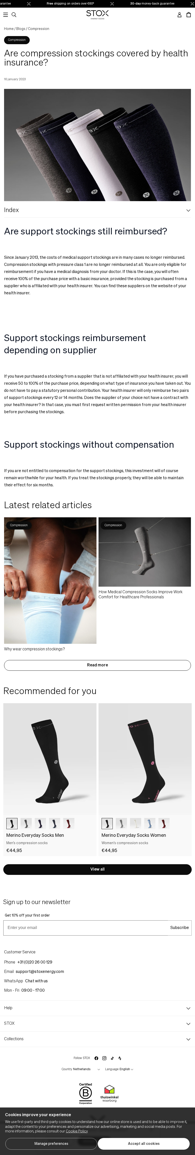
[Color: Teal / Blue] (54, 823)
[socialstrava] (119, 1058)
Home (9, 29)
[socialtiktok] (112, 1058)
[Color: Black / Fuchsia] (107, 823)
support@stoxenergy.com (40, 972)
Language (112, 1069)
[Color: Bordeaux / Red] (68, 823)
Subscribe (179, 928)
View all (97, 870)
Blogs (20, 29)
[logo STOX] (97, 14)
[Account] (179, 15)
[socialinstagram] (104, 1058)
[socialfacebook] (96, 1058)
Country (67, 1069)
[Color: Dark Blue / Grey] (40, 823)
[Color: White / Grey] (135, 823)
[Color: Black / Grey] (12, 823)
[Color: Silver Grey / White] (121, 823)
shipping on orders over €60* (66, 3)
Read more (97, 665)
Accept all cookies (144, 1144)
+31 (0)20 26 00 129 (34, 962)
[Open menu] (5, 15)
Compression (38, 29)
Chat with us (36, 981)
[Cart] (189, 15)
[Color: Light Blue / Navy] (149, 823)
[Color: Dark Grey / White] (26, 823)
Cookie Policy (77, 1131)
